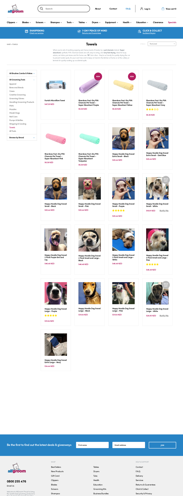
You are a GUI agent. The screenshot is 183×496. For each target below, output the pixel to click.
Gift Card (55, 475)
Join (162, 445)
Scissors (39, 22)
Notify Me (164, 210)
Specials (172, 22)
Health (126, 22)
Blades (25, 22)
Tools (69, 22)
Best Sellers (56, 466)
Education (141, 22)
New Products (57, 471)
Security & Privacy (144, 493)
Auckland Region (149, 33)
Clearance (158, 22)
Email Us (10, 485)
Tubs (95, 475)
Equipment (110, 22)
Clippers (11, 22)
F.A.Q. (128, 8)
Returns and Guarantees (91, 33)
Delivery (139, 475)
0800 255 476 (16, 481)
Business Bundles (101, 493)
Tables (82, 22)
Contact (113, 8)
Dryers (95, 22)
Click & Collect (142, 488)
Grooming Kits (99, 488)
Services (139, 480)
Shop (9, 44)
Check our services (36, 33)
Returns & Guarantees (145, 484)
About (98, 8)
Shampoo (55, 22)
